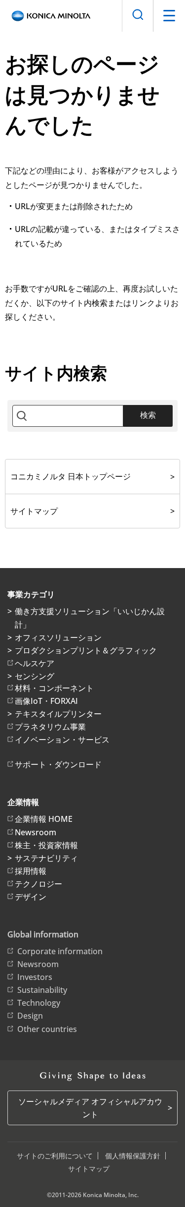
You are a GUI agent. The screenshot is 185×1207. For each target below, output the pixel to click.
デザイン (30, 896)
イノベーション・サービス (62, 739)
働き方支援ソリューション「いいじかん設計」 (90, 618)
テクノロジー (38, 883)
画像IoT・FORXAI (46, 700)
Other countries (47, 1029)
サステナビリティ (46, 858)
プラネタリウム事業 (50, 726)
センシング (34, 676)
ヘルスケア (34, 663)
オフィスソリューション (58, 637)
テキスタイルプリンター (58, 713)
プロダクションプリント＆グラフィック (86, 650)
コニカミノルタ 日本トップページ (70, 476)
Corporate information (60, 951)
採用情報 (30, 870)
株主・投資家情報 (46, 845)
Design (30, 1015)
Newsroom (35, 832)
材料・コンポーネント (54, 688)
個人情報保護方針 (132, 1155)
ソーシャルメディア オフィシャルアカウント (90, 1108)
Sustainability (42, 989)
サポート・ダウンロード (58, 764)
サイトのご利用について (55, 1155)
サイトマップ (34, 511)
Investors (34, 977)
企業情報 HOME (44, 818)
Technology (38, 1002)
